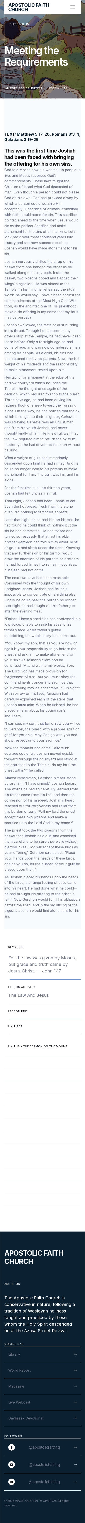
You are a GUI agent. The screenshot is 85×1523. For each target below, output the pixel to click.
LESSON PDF (17, 1011)
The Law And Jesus (28, 995)
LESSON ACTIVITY (21, 987)
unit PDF (15, 1026)
